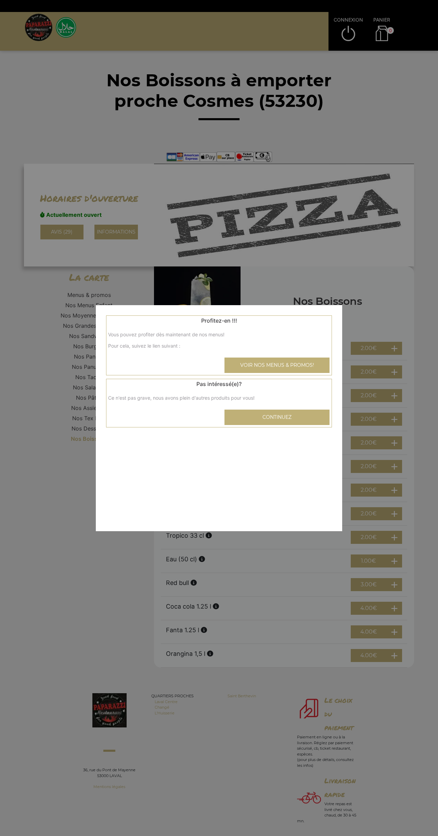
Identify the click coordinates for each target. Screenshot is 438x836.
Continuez (277, 417)
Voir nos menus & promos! (277, 365)
